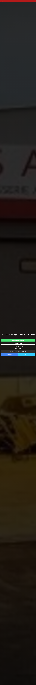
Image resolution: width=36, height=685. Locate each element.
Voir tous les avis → (18, 348)
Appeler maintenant (18, 343)
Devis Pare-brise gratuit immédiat (18, 340)
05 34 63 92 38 (33, 1)
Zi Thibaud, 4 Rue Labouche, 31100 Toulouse (19, 351)
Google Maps (10, 354)
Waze (27, 354)
